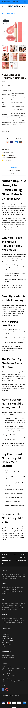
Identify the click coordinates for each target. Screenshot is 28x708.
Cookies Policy (6, 636)
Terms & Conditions (7, 638)
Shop (15, 554)
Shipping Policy (6, 642)
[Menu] (2, 6)
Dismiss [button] (25, 2)
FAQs (3, 646)
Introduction (5, 632)
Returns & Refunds (7, 640)
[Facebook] (3, 689)
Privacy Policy (6, 634)
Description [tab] (14, 167)
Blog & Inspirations (7, 644)
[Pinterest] (6, 689)
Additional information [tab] (14, 170)
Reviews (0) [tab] (14, 173)
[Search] (5, 6)
